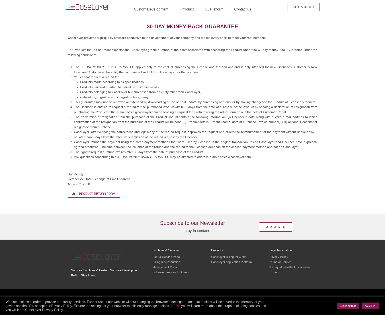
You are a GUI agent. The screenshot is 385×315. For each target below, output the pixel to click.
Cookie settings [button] (348, 306)
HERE (175, 306)
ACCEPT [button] (371, 306)
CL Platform (214, 9)
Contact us (242, 9)
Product (187, 9)
